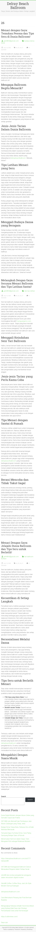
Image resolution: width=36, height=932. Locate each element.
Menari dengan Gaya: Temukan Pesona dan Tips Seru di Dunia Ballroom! (17, 33)
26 (20, 47)
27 (22, 47)
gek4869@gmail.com (11, 41)
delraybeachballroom (18, 158)
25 (18, 47)
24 (16, 47)
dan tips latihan (29, 291)
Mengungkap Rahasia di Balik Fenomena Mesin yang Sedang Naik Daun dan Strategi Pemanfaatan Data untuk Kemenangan (17, 908)
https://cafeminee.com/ (9, 917)
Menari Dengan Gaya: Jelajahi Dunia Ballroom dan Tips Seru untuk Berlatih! (16, 547)
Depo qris (4, 922)
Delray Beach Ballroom (18, 5)
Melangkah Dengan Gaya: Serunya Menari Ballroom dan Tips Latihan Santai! (17, 283)
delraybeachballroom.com (10, 892)
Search (3, 796)
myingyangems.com (24, 321)
